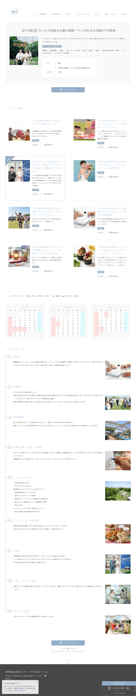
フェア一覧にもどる (68, 649)
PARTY (68, 14)
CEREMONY (56, 14)
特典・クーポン (110, 14)
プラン (97, 14)
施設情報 (43, 14)
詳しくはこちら (21, 690)
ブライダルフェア (82, 14)
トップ (32, 14)
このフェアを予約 (69, 90)
